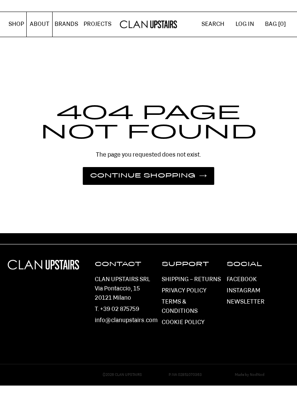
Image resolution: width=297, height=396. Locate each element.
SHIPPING (175, 280)
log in (247, 28)
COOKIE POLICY (183, 322)
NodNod (257, 375)
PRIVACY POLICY (184, 291)
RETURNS (207, 280)
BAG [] (275, 24)
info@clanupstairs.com (126, 320)
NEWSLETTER (246, 302)
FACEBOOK (242, 280)
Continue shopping (142, 176)
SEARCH (212, 24)
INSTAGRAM (243, 291)
